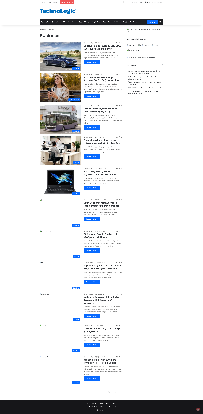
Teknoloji (44, 22)
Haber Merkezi (89, 43)
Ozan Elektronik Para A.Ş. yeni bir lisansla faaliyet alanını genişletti (101, 204)
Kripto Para (96, 22)
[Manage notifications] (198, 409)
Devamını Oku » (91, 62)
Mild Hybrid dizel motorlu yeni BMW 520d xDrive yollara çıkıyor (102, 47)
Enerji (125, 22)
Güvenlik (66, 22)
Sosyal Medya (84, 22)
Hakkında (134, 2)
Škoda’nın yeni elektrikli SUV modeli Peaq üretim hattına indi (95, 2)
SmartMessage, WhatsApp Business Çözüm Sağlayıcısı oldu (101, 79)
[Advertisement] (122, 11)
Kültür (116, 22)
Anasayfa (44, 29)
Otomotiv (55, 22)
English (114, 403)
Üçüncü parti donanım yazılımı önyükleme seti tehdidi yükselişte (102, 361)
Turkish (108, 403)
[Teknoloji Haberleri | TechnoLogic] (59, 11)
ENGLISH (152, 22)
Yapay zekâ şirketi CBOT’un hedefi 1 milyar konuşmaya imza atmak (103, 267)
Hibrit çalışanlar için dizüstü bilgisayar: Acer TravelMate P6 (100, 173)
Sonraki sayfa (112, 392)
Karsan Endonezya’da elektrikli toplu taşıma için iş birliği (100, 110)
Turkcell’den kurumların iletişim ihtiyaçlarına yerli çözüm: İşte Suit (102, 142)
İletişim (147, 2)
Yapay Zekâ (107, 22)
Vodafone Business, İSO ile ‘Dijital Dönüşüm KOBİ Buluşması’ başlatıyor (101, 300)
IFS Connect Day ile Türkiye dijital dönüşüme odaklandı (101, 236)
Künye (141, 2)
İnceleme (133, 22)
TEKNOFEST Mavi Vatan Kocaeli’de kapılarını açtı (144, 88)
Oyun (74, 22)
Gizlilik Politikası (157, 2)
